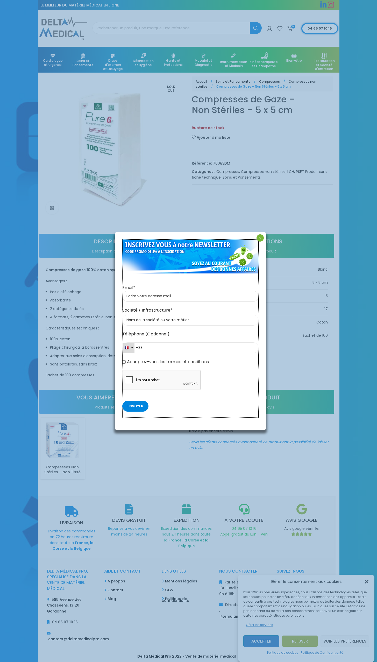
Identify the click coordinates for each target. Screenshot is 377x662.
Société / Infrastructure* (147, 310)
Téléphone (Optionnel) (145, 334)
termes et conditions (187, 362)
